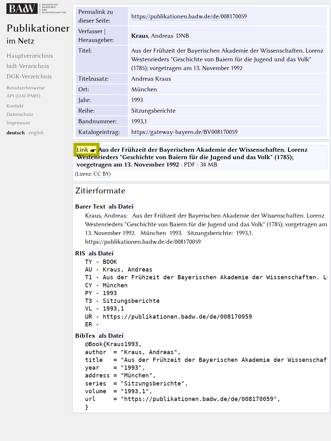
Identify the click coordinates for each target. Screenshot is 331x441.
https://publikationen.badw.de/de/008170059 (189, 16)
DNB (182, 35)
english (36, 133)
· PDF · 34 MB (192, 157)
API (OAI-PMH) (23, 96)
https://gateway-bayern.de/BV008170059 (184, 132)
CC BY (101, 174)
